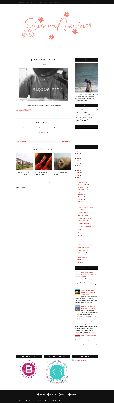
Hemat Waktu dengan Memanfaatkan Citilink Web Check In (88, 274)
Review (93, 110)
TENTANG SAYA (20, 2)
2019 (78, 168)
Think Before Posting (83, 223)
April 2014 (81, 201)
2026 (78, 151)
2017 (78, 172)
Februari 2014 (82, 255)
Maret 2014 (81, 252)
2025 (78, 153)
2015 (78, 177)
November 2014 (82, 184)
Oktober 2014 (82, 187)
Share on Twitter (46, 128)
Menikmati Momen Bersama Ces (41, 173)
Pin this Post (59, 128)
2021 (78, 163)
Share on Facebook (30, 128)
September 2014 (82, 189)
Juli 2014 (80, 194)
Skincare (77, 117)
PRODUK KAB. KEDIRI (40, 2)
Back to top (93, 401)
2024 (78, 156)
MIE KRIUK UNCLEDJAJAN (54, 2)
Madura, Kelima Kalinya (84, 244)
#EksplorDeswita (86, 117)
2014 (78, 180)
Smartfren (85, 115)
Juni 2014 (80, 196)
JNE (92, 115)
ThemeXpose (29, 400)
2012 (78, 262)
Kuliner (77, 115)
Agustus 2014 (82, 192)
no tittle (80, 229)
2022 (78, 160)
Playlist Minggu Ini (83, 250)
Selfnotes (78, 110)
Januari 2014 (81, 257)
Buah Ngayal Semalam (84, 247)
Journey (86, 110)
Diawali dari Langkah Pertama (86, 226)
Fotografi (45, 132)
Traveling (84, 120)
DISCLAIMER (29, 2)
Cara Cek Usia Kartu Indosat (88, 335)
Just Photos (81, 204)
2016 (78, 175)
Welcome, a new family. (84, 212)
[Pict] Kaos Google (83, 215)
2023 (78, 158)
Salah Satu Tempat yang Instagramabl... (24, 173)
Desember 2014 (82, 182)
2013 (78, 259)
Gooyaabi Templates (45, 400)
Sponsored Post (87, 112)
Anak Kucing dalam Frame (61, 173)
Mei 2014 (80, 199)
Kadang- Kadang (82, 232)
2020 (78, 165)
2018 (78, 170)
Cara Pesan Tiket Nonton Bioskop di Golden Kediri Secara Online (88, 292)
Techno (77, 120)
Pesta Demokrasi (82, 236)
